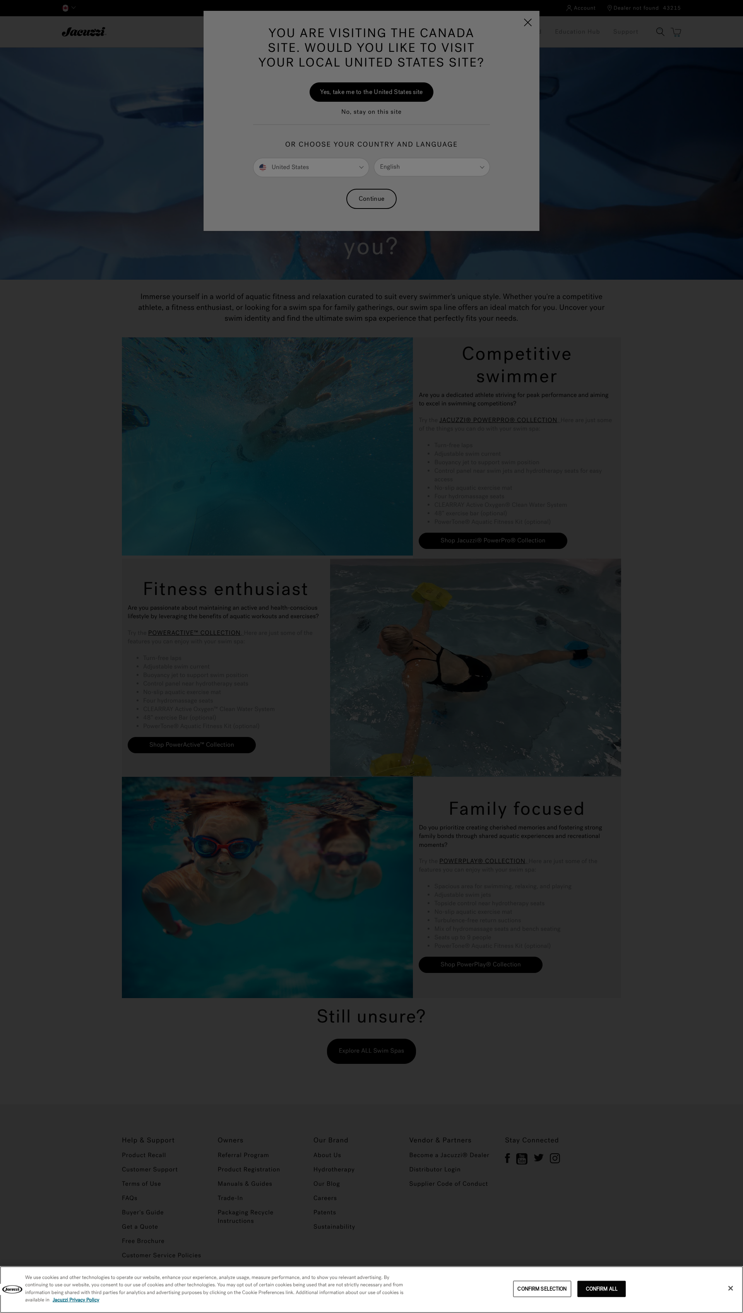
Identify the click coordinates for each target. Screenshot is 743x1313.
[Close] (730, 1288)
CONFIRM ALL (602, 1289)
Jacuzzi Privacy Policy (76, 1300)
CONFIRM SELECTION (542, 1289)
